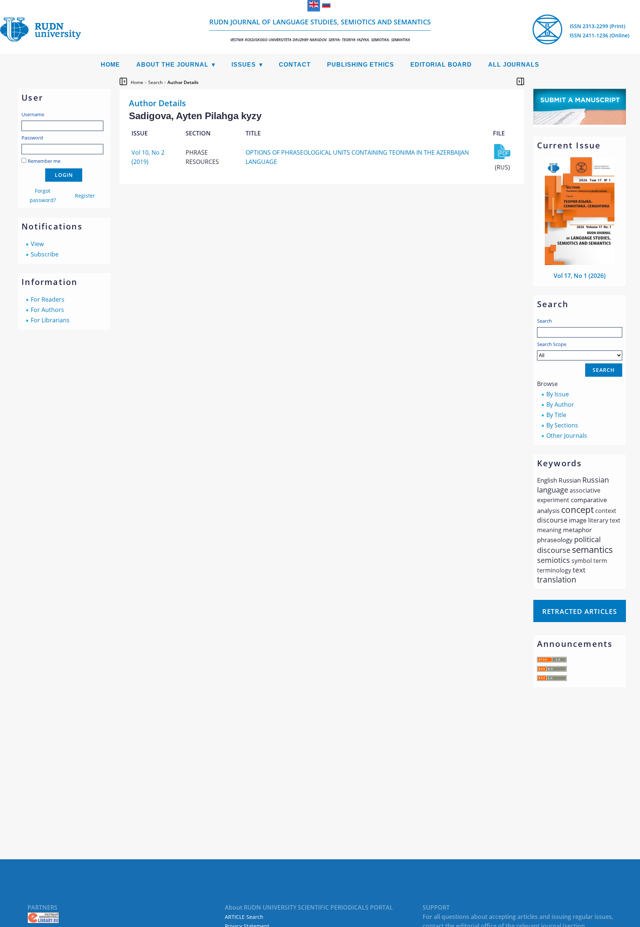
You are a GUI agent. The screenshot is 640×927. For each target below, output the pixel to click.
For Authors (47, 310)
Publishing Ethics (360, 64)
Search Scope (551, 344)
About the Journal (172, 64)
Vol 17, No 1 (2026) (580, 276)
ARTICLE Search (244, 916)
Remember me (44, 161)
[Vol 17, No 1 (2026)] (579, 263)
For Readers (47, 299)
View (37, 244)
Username (32, 114)
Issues (243, 64)
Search (544, 321)
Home (110, 64)
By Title (556, 415)
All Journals (513, 64)
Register (85, 195)
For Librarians (50, 320)
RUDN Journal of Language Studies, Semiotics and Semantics (320, 29)
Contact (295, 64)
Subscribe (45, 254)
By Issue (557, 394)
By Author (560, 404)
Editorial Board (441, 64)
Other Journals (566, 435)
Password (32, 137)
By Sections (562, 425)
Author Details (183, 82)
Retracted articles (579, 611)
